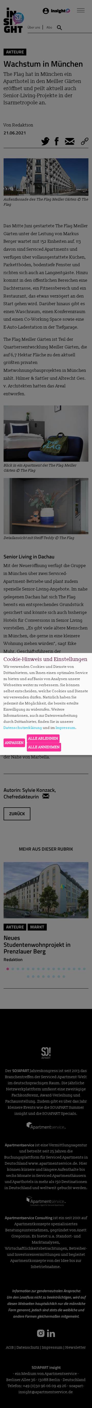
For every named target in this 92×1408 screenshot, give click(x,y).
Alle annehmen (44, 747)
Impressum (65, 727)
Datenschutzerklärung (23, 727)
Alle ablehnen (43, 738)
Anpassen (14, 743)
